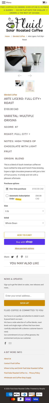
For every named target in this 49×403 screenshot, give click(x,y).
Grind (6, 218)
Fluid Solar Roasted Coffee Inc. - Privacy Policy (22, 373)
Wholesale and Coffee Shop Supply (17, 378)
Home (7, 36)
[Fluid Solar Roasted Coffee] (24, 25)
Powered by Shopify (37, 389)
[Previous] (19, 75)
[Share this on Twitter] (12, 256)
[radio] (7, 188)
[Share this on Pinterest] (21, 256)
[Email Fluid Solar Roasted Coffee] (10, 343)
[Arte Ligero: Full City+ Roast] (24, 59)
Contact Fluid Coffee (12, 363)
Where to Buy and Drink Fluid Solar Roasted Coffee (23, 368)
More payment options (24, 248)
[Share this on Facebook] (17, 256)
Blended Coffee (19, 36)
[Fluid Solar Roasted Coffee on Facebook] (5, 343)
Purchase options (11, 183)
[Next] (30, 75)
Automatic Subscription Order (19, 197)
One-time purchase (17, 189)
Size (6, 206)
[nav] (6, 2)
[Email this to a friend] (26, 256)
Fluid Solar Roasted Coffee (20, 389)
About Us (7, 359)
